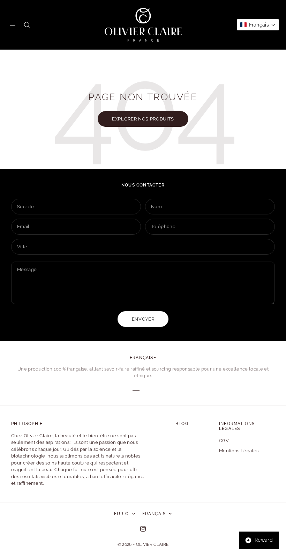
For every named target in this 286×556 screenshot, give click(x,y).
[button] (258, 24)
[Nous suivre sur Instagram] (143, 528)
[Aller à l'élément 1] (136, 390)
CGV (224, 440)
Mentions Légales (238, 450)
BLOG (182, 423)
